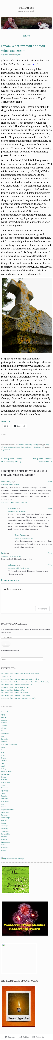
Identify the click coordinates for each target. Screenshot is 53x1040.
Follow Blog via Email (14, 624)
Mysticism (4, 788)
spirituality (4, 828)
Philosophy (28, 444)
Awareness (20, 444)
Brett (3, 553)
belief (47, 444)
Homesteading (5, 774)
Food (2, 755)
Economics (4, 739)
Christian (4, 728)
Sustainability (5, 834)
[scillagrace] (26, 23)
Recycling (4, 815)
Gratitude (4, 760)
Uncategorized (5, 842)
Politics (3, 807)
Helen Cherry (6, 481)
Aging (3, 714)
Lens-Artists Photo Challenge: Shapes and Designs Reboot (20, 679)
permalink (6, 450)
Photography (5, 801)
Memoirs (4, 779)
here (34, 64)
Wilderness (4, 847)
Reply (50, 481)
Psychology (5, 812)
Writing (35, 444)
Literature (4, 777)
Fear (2, 750)
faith (18, 447)
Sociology (4, 826)
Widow (3, 845)
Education (4, 741)
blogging (4, 720)
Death (3, 736)
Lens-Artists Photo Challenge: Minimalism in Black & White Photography (25, 682)
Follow (6, 644)
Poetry (3, 804)
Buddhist (4, 723)
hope (22, 447)
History (3, 769)
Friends (3, 758)
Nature (3, 793)
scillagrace (26, 7)
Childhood (4, 725)
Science (3, 823)
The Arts (4, 836)
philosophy (28, 447)
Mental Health (5, 782)
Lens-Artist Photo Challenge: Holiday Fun (15, 687)
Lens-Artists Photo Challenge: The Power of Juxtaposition (20, 674)
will (43, 447)
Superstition (5, 831)
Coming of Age (6, 676)
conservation (5, 733)
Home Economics (7, 771)
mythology (4, 790)
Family (3, 747)
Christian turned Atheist (9, 447)
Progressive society (7, 809)
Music (3, 785)
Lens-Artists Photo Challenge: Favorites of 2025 (16, 684)
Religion (4, 820)
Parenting (4, 796)
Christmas (4, 731)
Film (2, 752)
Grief (2, 763)
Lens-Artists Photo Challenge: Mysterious (14, 693)
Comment (42, 609)
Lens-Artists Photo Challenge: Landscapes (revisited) (18, 698)
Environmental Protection (9, 744)
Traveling (4, 839)
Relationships (5, 817)
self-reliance (37, 447)
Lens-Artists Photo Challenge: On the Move (15, 695)
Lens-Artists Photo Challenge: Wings (13, 690)
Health (3, 766)
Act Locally (5, 712)
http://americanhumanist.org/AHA (14, 502)
